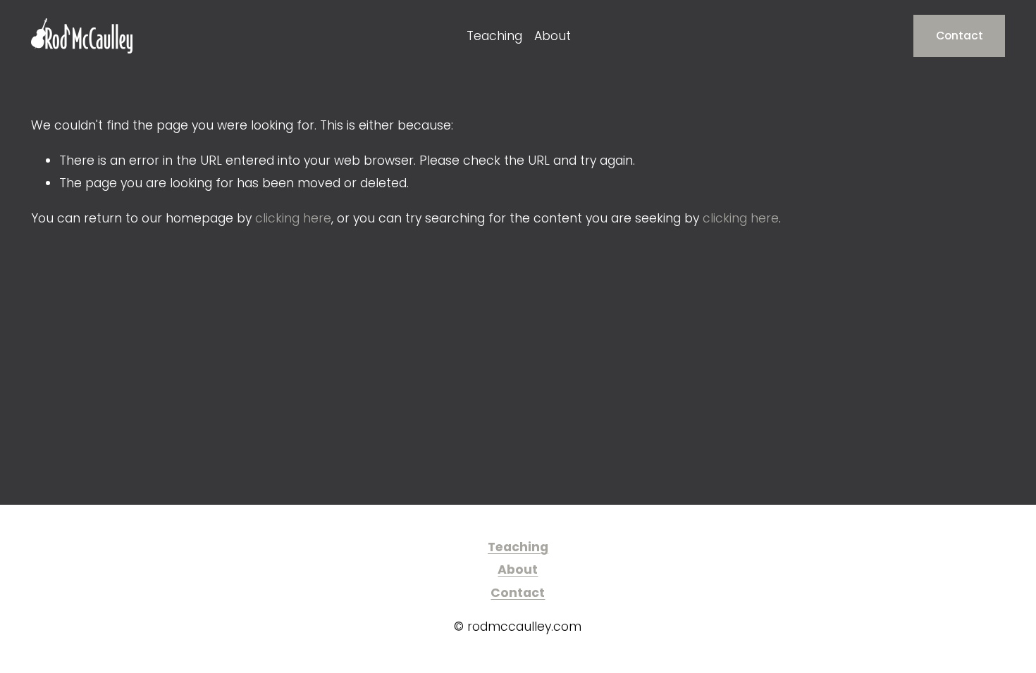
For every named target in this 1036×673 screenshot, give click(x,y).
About (552, 35)
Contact (959, 35)
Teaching (494, 35)
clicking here (293, 218)
